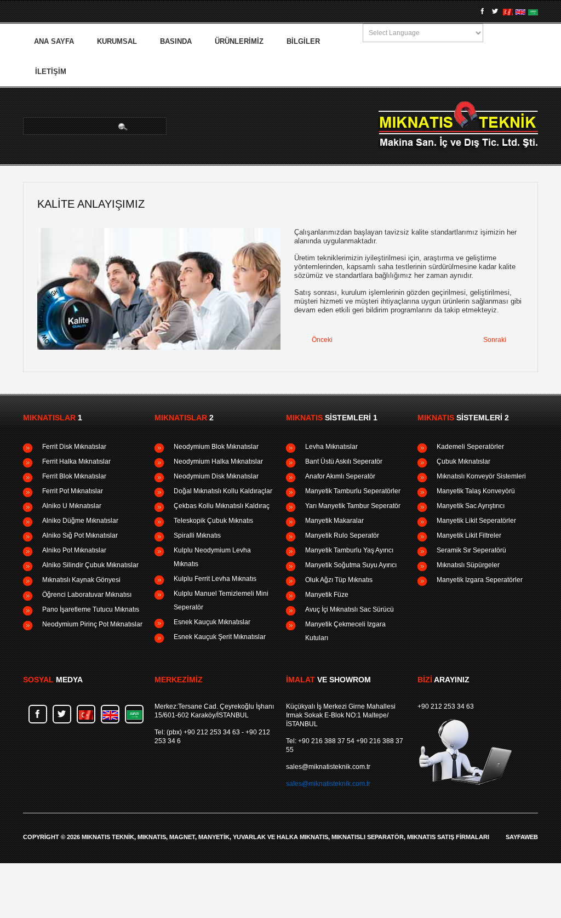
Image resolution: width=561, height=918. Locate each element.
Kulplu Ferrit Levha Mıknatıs (215, 579)
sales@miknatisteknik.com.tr (328, 767)
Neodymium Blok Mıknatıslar (216, 447)
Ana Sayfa (54, 41)
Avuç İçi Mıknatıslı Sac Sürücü (349, 609)
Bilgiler (303, 41)
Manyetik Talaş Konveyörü (476, 491)
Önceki (321, 340)
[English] (520, 11)
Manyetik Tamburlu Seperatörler (352, 491)
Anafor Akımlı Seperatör (340, 476)
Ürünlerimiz (239, 41)
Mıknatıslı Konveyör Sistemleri (481, 476)
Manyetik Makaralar (334, 520)
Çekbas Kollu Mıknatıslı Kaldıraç (222, 506)
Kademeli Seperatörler (470, 447)
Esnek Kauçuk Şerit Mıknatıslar (220, 637)
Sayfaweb (522, 837)
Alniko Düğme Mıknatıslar (80, 520)
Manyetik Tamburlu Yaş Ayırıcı (349, 550)
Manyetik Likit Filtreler (469, 535)
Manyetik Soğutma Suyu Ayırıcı (351, 565)
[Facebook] (483, 11)
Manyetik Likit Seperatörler (476, 520)
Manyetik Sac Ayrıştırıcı (471, 506)
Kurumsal (117, 41)
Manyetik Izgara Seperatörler (480, 580)
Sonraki (495, 340)
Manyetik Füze (326, 594)
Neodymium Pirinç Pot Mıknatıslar (92, 624)
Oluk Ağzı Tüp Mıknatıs (339, 580)
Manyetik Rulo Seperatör (342, 535)
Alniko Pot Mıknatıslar (74, 550)
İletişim (50, 71)
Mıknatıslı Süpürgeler (468, 565)
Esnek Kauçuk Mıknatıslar (212, 622)
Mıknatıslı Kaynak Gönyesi (81, 580)
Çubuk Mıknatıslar (463, 461)
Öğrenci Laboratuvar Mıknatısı (86, 594)
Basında (176, 41)
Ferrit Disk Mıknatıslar (74, 447)
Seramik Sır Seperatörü (471, 550)
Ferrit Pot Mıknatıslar (72, 491)
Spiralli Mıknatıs (197, 535)
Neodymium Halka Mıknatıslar (218, 461)
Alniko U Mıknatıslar (71, 506)
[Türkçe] (508, 11)
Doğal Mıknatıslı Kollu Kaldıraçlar (223, 491)
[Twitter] (495, 11)
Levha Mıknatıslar (331, 447)
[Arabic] (533, 11)
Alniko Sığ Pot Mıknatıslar (80, 535)
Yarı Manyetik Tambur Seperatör (352, 506)
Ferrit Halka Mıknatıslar (76, 461)
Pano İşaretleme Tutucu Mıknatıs (90, 609)
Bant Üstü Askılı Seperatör (343, 461)
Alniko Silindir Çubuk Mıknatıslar (90, 565)
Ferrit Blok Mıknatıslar (74, 476)
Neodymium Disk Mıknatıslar (216, 476)
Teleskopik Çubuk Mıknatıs (213, 520)
